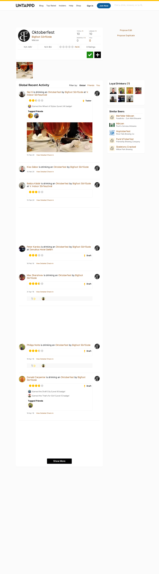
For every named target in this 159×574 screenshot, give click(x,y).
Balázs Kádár (33, 183)
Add (97, 55)
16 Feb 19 (30, 263)
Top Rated (51, 5)
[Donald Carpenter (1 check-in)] (130, 91)
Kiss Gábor (32, 167)
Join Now (103, 5)
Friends (90, 85)
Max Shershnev (35, 275)
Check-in (90, 55)
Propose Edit (126, 30)
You (98, 85)
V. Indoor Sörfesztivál (41, 186)
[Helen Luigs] (43, 298)
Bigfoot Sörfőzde (42, 36)
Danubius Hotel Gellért (41, 249)
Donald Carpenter (36, 377)
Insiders (62, 5)
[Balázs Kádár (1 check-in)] (130, 99)
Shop (78, 5)
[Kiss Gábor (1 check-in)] (113, 91)
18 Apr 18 (30, 359)
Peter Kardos (33, 246)
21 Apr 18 (30, 292)
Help (71, 5)
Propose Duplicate (126, 35)
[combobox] (129, 5)
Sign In (90, 5)
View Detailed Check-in (45, 155)
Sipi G (30, 92)
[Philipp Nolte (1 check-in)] (121, 91)
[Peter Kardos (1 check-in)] (121, 99)
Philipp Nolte (33, 345)
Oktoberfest (54, 92)
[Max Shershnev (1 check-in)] (138, 91)
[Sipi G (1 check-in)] (113, 99)
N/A (77, 47)
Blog (41, 5)
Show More (59, 461)
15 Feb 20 (30, 155)
